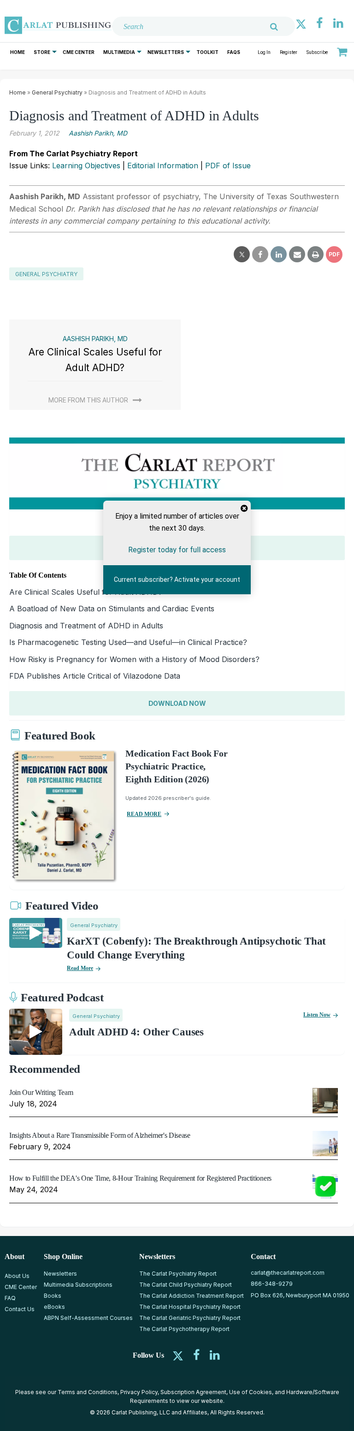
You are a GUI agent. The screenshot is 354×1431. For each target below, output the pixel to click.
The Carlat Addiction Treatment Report (191, 1295)
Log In (264, 52)
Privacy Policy (139, 1392)
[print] (315, 254)
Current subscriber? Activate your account (177, 580)
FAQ (10, 1298)
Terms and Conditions (88, 1392)
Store (42, 52)
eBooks (54, 1306)
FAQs (233, 52)
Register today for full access (177, 549)
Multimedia (119, 52)
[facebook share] (260, 254)
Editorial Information (162, 165)
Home (17, 52)
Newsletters (166, 52)
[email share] (297, 254)
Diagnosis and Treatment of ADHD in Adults (86, 625)
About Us (17, 1275)
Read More (80, 968)
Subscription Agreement (193, 1392)
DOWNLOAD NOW (177, 703)
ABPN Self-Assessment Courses (88, 1317)
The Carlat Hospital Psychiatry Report (190, 1306)
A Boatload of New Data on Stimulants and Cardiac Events (111, 608)
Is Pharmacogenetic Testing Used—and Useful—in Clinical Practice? (128, 642)
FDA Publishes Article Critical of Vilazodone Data (94, 675)
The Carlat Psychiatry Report (178, 1273)
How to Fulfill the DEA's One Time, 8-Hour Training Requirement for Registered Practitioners (140, 1178)
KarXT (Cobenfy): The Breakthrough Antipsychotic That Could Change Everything (196, 948)
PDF (334, 254)
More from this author (88, 400)
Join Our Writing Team (41, 1092)
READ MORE (144, 814)
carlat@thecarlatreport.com (287, 1272)
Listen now (316, 1014)
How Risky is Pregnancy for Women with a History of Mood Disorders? (134, 659)
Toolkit (207, 52)
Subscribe (317, 52)
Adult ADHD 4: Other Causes (136, 1032)
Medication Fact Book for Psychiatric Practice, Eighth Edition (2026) (176, 766)
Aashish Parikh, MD (98, 133)
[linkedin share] (279, 254)
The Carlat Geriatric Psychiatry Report (190, 1317)
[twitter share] (242, 254)
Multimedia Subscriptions (78, 1284)
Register (288, 52)
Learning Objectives (86, 165)
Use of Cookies (250, 1392)
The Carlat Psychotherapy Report (184, 1328)
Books (52, 1295)
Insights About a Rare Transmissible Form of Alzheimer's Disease (99, 1135)
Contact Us (20, 1309)
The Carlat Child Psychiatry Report (185, 1284)
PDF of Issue (228, 165)
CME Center (78, 52)
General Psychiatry (57, 92)
